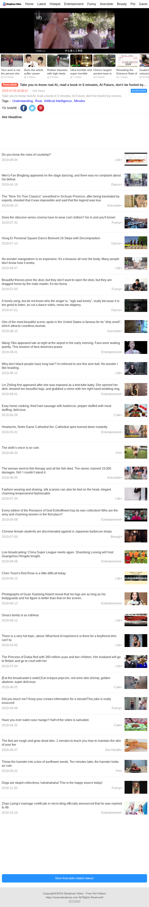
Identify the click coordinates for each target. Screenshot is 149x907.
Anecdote (106, 4)
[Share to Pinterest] (41, 108)
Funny (91, 4)
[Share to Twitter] (32, 108)
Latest (41, 4)
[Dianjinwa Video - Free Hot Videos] (12, 4)
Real (38, 101)
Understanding (22, 101)
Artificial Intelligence (58, 101)
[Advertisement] (74, 133)
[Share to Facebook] (24, 108)
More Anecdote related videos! (74, 878)
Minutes (79, 101)
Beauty (122, 4)
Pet (133, 4)
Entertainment (73, 4)
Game (143, 4)
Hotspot (55, 4)
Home (29, 4)
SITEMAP (75, 901)
